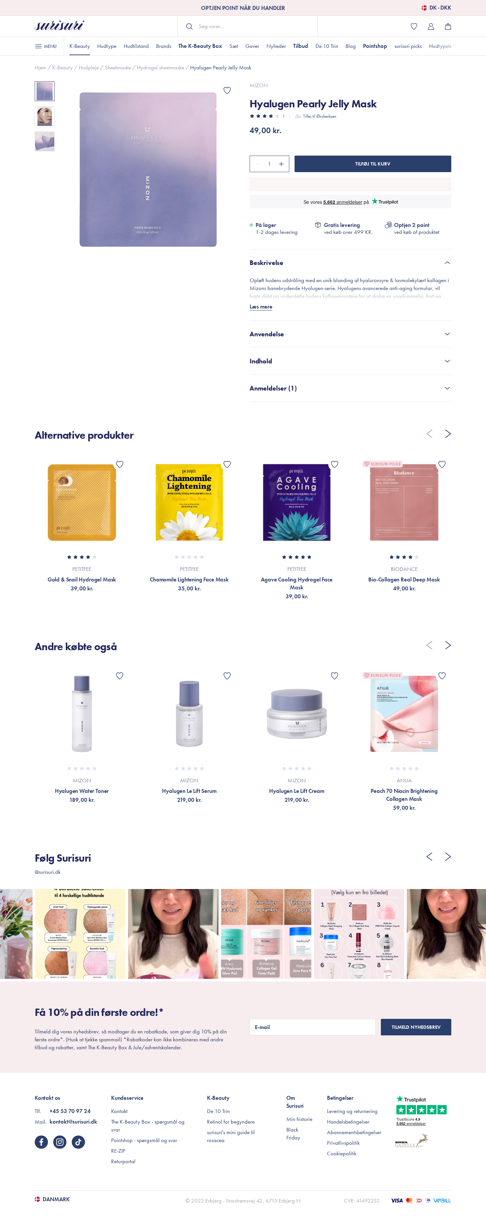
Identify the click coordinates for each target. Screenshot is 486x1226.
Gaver (252, 46)
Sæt (233, 46)
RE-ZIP (118, 1150)
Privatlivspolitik (343, 1142)
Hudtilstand (136, 46)
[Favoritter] (227, 90)
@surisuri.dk (48, 871)
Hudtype (106, 46)
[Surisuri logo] (59, 26)
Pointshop (375, 46)
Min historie (299, 1119)
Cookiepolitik (341, 1153)
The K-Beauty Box (200, 46)
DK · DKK (440, 8)
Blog (350, 46)
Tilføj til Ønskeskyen (319, 116)
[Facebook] (41, 1142)
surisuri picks (408, 46)
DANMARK (56, 1199)
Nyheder (276, 46)
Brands (163, 46)
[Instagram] (59, 1142)
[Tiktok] (78, 1142)
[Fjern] (256, 164)
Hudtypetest (442, 46)
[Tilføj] (282, 164)
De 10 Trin (326, 46)
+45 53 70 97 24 (70, 1111)
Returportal (123, 1161)
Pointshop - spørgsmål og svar (144, 1140)
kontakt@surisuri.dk (73, 1121)
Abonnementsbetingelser (354, 1132)
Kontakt (119, 1111)
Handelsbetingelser (348, 1121)
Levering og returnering (352, 1111)
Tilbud (300, 46)
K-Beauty (79, 46)
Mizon (259, 85)
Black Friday (293, 1133)
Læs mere (261, 306)
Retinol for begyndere (231, 1121)
